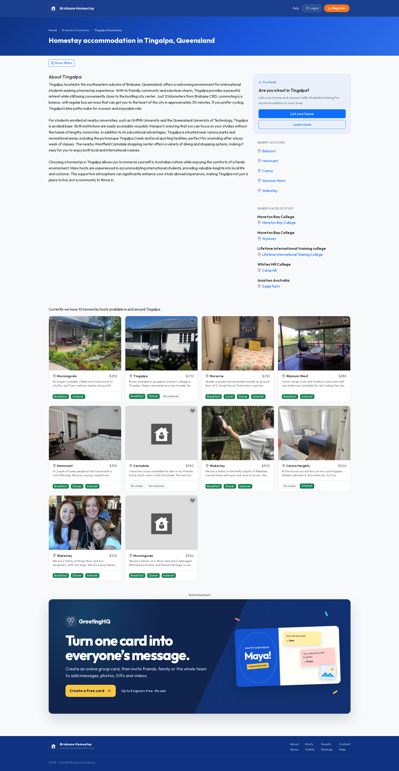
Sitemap (327, 749)
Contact (345, 744)
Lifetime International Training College (292, 254)
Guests (326, 744)
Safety (309, 749)
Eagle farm (271, 286)
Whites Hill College (274, 264)
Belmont (269, 151)
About (294, 744)
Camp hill (269, 270)
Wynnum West (273, 180)
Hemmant (270, 160)
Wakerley (270, 190)
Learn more (302, 124)
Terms (294, 749)
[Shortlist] (116, 321)
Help (342, 749)
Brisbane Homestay (75, 30)
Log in (314, 8)
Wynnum (269, 238)
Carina (267, 170)
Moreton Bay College (275, 216)
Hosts (309, 744)
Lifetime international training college (291, 248)
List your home (302, 113)
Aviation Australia (273, 280)
